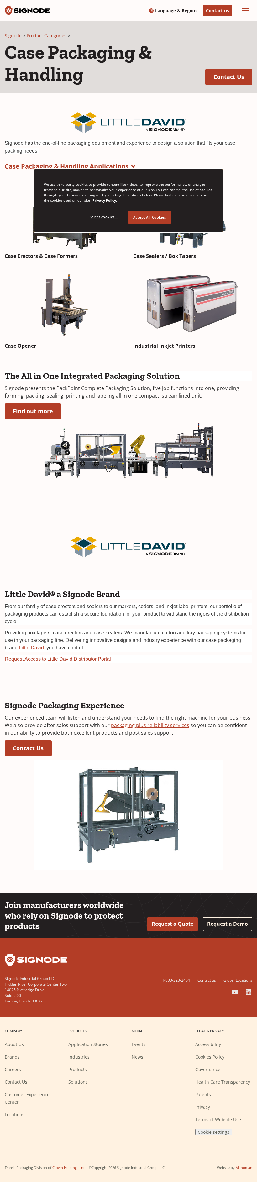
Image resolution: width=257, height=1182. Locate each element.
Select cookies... (104, 217)
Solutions (78, 1082)
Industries (79, 1057)
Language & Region (176, 10)
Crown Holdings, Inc (68, 1167)
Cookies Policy (209, 1057)
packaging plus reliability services (150, 725)
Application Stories (88, 1044)
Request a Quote (172, 923)
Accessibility (208, 1044)
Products (77, 1069)
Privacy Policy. (104, 200)
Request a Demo (227, 923)
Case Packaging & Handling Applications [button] (66, 166)
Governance (207, 1069)
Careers (13, 1069)
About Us (14, 1044)
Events (138, 1044)
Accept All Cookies (149, 217)
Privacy (202, 1107)
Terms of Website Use (218, 1119)
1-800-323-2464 (176, 980)
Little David (31, 647)
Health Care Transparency (222, 1082)
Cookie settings (213, 1132)
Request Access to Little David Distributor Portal (58, 659)
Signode (13, 36)
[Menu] (245, 10)
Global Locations (237, 980)
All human (244, 1167)
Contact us (217, 10)
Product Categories (46, 36)
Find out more (37, 411)
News (137, 1057)
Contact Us (232, 77)
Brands (12, 1057)
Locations (14, 1114)
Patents (203, 1094)
